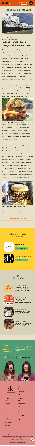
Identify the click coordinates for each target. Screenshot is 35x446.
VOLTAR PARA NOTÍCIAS (17, 218)
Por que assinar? (22, 389)
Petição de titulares (9, 423)
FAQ (19, 394)
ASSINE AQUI (24, 3)
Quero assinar (21, 391)
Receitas (6, 410)
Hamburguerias (6, 210)
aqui (24, 165)
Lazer (6, 407)
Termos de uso (8, 426)
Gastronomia (8, 404)
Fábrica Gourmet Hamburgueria (14, 207)
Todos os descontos (22, 401)
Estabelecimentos (9, 401)
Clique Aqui (8, 440)
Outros (6, 412)
